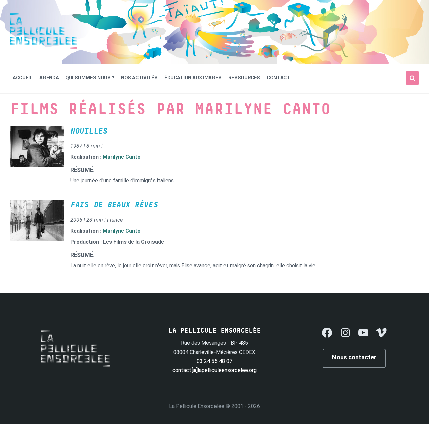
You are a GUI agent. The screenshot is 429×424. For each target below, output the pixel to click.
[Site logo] (43, 47)
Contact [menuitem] (278, 78)
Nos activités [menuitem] (139, 78)
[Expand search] (412, 78)
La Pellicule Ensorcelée (196, 406)
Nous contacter (354, 357)
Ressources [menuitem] (244, 78)
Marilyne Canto (122, 157)
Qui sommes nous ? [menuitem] (89, 78)
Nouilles (88, 131)
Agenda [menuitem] (49, 78)
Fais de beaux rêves (114, 205)
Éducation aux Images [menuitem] (193, 78)
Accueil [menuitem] (23, 78)
